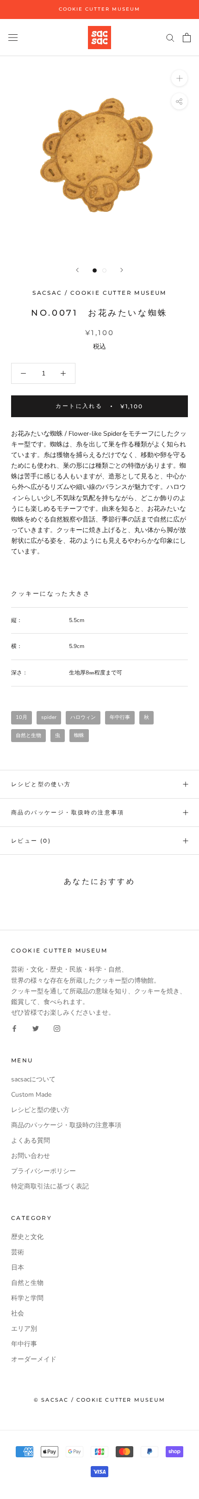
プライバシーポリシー (43, 1171)
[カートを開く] (187, 37)
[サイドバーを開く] (13, 37)
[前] (77, 270)
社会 (17, 1313)
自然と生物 (28, 735)
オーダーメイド (33, 1359)
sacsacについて (33, 1079)
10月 (21, 717)
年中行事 (120, 717)
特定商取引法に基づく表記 (50, 1186)
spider (48, 717)
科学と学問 (27, 1298)
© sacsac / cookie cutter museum (99, 1400)
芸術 (17, 1252)
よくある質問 (30, 1140)
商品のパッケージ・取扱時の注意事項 (67, 812)
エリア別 (24, 1328)
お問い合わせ (30, 1155)
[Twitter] (35, 1028)
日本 (17, 1267)
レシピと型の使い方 (41, 784)
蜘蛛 (79, 735)
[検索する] (170, 37)
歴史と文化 (27, 1236)
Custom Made (31, 1094)
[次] (121, 270)
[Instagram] (57, 1028)
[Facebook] (14, 1028)
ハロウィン (83, 717)
